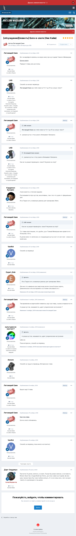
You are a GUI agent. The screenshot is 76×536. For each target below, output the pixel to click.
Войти (38, 507)
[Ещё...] (71, 53)
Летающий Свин (18, 43)
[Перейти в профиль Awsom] (11, 366)
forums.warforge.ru (38, 531)
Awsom (11, 360)
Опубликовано (29, 53)
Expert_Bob (10, 272)
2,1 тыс (11, 96)
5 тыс (11, 69)
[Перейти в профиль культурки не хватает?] (11, 335)
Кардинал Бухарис (10, 189)
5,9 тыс (11, 345)
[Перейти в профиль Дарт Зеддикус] (11, 476)
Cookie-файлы (38, 529)
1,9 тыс (11, 288)
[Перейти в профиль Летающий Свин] (5, 44)
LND (10, 80)
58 (12, 376)
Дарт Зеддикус (10, 470)
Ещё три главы (24, 417)
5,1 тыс (11, 486)
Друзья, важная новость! (36, 2)
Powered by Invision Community (38, 533)
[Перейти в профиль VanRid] (11, 253)
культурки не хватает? (10, 328)
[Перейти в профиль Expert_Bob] (11, 279)
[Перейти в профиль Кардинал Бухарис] (11, 196)
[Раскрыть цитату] (22, 125)
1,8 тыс (11, 206)
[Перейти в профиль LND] (11, 87)
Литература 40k (26, 45)
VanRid (11, 247)
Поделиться (52, 44)
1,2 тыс (11, 263)
